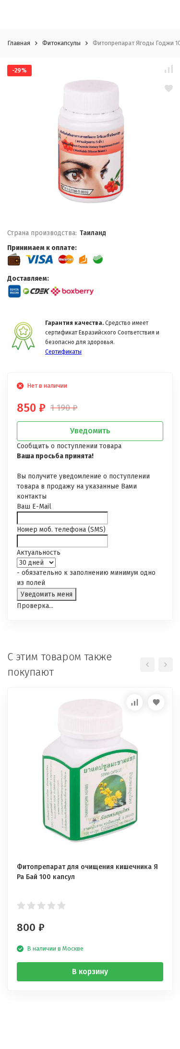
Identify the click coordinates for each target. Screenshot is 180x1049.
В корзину (90, 971)
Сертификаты (63, 351)
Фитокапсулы (61, 43)
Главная (18, 43)
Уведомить (90, 430)
